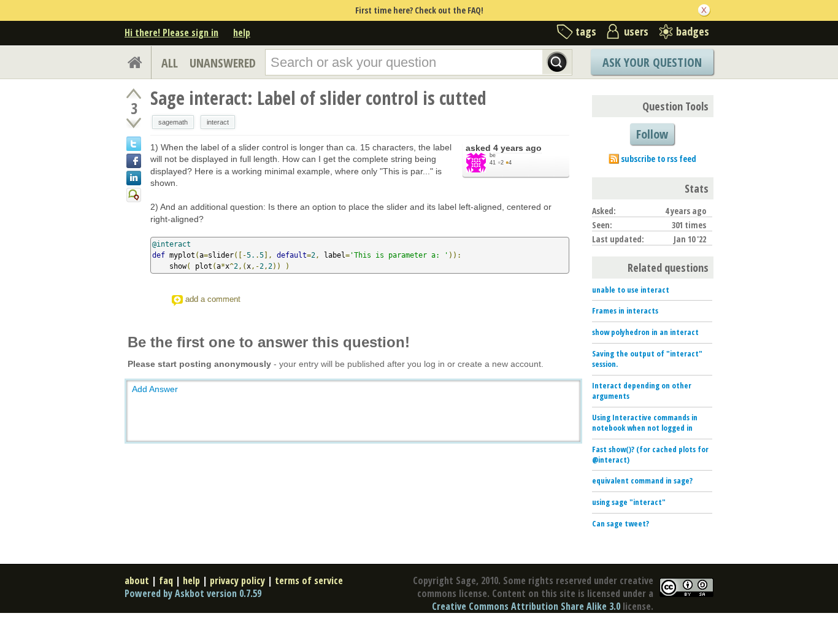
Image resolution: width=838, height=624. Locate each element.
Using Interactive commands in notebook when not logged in (645, 422)
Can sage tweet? (620, 523)
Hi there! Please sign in (171, 32)
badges (692, 31)
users (636, 31)
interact (218, 122)
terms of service (309, 580)
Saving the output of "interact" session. (647, 358)
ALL (169, 63)
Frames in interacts (625, 310)
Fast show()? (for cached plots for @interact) (650, 454)
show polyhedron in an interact (645, 331)
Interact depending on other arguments (641, 390)
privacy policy (237, 580)
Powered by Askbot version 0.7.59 (193, 593)
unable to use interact (630, 289)
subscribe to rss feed (658, 158)
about (137, 580)
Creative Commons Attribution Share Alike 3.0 (526, 606)
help (241, 32)
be (493, 155)
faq (166, 580)
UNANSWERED (223, 63)
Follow (652, 134)
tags (585, 31)
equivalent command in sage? (642, 480)
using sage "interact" (629, 501)
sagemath (173, 122)
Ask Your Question (652, 62)
